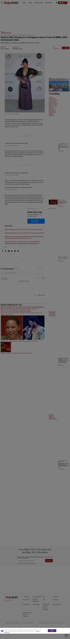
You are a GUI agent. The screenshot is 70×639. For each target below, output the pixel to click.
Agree (52, 630)
